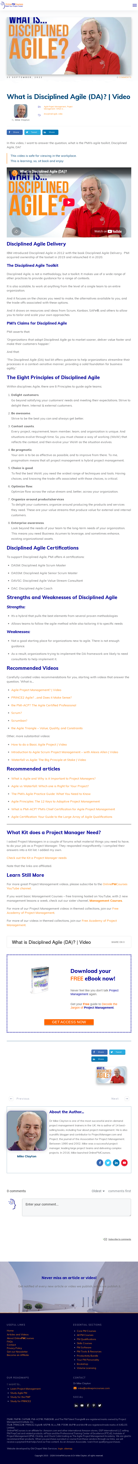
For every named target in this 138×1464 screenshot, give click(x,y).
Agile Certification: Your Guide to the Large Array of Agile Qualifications (61, 817)
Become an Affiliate (18, 1355)
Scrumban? (19, 720)
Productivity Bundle (87, 1355)
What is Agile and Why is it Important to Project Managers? (53, 778)
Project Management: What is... (58, 107)
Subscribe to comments (119, 1239)
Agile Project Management (55, 106)
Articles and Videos (18, 1334)
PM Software (84, 1347)
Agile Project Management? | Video (36, 690)
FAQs (10, 1341)
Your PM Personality (88, 1359)
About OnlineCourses (20, 1338)
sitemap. (68, 1448)
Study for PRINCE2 (20, 1401)
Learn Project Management (25, 1388)
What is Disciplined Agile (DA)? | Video (68, 96)
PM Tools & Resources (89, 1351)
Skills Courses (84, 1343)
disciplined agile (50, 114)
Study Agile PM (18, 1392)
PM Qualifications (86, 1339)
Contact (11, 1344)
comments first (119, 1191)
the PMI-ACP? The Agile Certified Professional (43, 705)
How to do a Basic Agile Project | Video (39, 744)
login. (61, 1448)
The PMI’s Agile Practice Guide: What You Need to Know (51, 794)
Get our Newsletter (17, 1351)
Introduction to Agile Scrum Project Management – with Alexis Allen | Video (64, 752)
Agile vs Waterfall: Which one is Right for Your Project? (50, 786)
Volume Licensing (86, 1368)
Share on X (118, 942)
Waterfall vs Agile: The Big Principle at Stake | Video (48, 760)
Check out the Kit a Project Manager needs (37, 858)
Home (10, 1330)
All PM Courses (85, 1335)
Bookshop (82, 1363)
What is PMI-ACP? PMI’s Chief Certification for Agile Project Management (63, 809)
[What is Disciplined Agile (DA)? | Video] (111, 1074)
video (60, 114)
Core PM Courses (86, 1330)
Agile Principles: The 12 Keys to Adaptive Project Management (55, 801)
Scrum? (16, 713)
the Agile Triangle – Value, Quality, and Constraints (47, 728)
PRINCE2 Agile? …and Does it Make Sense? (41, 697)
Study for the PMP (20, 1396)
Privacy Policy (14, 1348)
